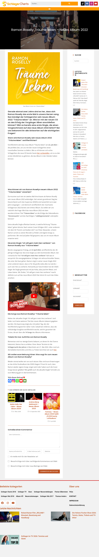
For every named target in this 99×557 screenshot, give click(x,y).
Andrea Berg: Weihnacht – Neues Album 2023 (34, 405)
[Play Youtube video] (34, 296)
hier (55, 350)
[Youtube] (96, 4)
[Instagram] (91, 4)
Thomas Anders (60, 496)
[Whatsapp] (17, 380)
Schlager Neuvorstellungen (43, 492)
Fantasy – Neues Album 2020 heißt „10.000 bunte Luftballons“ (52, 415)
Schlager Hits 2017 (46, 496)
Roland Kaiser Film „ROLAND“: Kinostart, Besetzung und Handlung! (33, 515)
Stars (30, 492)
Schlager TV (22, 492)
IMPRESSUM (73, 501)
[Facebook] (87, 4)
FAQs (71, 492)
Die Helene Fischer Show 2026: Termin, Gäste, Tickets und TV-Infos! (84, 515)
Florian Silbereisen (61, 492)
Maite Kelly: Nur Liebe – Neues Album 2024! (16, 406)
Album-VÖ (19, 496)
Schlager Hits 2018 (7, 496)
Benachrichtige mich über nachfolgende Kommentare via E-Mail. (34, 461)
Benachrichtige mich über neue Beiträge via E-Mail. (29, 466)
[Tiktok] (83, 4)
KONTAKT (72, 496)
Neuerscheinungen (31, 496)
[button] (49, 8)
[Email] (24, 380)
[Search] (69, 4)
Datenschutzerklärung (77, 505)
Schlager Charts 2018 (8, 492)
